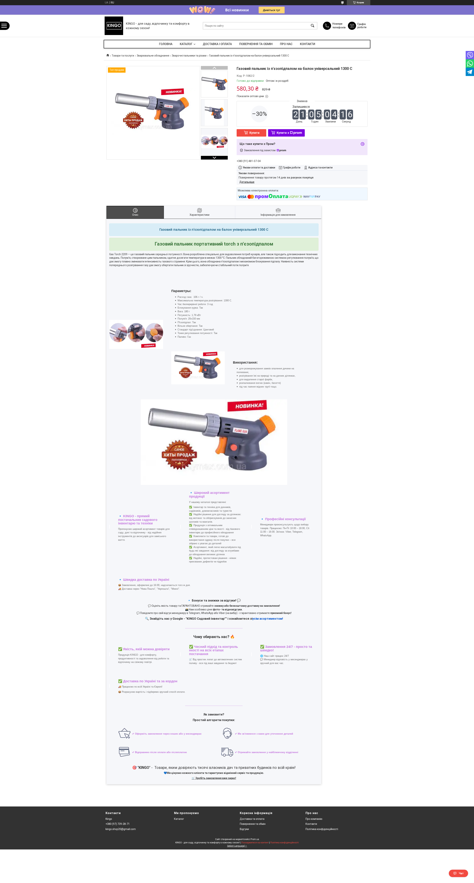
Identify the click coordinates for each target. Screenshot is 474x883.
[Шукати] (312, 25)
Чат (461, 873)
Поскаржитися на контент (255, 842)
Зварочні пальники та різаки (189, 55)
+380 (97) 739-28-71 (118, 823)
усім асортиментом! (267, 618)
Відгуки (244, 829)
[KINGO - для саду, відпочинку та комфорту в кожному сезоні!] (114, 25)
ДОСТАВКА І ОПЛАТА (217, 44)
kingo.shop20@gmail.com (121, 829)
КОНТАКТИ (307, 44)
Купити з (283, 133)
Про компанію (314, 818)
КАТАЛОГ (186, 44)
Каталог (179, 818)
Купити (254, 133)
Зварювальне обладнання (153, 55)
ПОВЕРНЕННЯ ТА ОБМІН (256, 44)
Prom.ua (255, 839)
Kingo (109, 818)
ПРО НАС (286, 44)
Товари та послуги (123, 55)
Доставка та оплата (252, 818)
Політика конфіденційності (322, 829)
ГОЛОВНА (165, 44)
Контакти (311, 823)
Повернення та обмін (253, 823)
